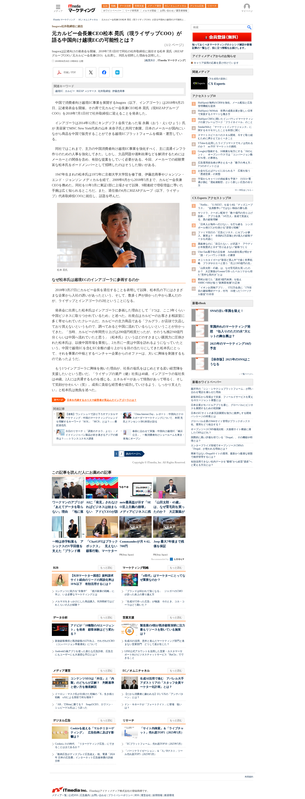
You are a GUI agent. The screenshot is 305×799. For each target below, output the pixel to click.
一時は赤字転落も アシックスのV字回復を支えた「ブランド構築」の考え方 (67, 546)
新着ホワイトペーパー (206, 382)
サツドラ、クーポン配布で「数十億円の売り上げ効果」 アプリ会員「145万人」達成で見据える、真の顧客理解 (225, 216)
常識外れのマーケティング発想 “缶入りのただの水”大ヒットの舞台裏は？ (230, 331)
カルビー (70, 91)
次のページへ (133, 453)
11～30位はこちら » (244, 190)
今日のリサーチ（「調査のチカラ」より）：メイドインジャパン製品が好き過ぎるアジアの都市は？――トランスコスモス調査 (87, 435)
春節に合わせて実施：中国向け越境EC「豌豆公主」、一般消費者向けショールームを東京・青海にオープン (154, 435)
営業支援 (128, 617)
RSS (137, 795)
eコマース (90, 91)
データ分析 (60, 617)
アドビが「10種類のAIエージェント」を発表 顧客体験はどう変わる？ (92, 629)
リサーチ (128, 720)
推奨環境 (169, 795)
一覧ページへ (247, 374)
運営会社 (146, 795)
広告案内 (85, 795)
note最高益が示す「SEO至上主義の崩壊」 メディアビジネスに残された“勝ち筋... (135, 507)
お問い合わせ (99, 795)
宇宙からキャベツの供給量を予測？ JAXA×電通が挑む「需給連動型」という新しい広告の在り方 (225, 182)
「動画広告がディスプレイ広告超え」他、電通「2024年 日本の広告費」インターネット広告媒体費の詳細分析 (85, 757)
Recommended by (160, 559)
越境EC (59, 91)
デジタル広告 (62, 720)
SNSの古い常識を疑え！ (227, 310)
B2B (55, 567)
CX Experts (216, 83)
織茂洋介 (150, 60)
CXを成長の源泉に (217, 78)
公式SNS (73, 795)
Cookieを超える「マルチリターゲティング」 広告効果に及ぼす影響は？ (92, 732)
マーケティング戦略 (136, 567)
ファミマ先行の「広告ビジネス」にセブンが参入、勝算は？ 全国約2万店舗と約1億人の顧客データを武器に (225, 235)
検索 (249, 27)
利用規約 (249, 777)
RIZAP (80, 91)
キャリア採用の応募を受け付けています (216, 62)
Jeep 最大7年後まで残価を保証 (169, 544)
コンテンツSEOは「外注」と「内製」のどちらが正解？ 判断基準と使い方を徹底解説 (92, 682)
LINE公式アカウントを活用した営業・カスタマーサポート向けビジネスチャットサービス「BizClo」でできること (154, 654)
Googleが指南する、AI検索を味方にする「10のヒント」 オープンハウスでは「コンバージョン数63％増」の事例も (225, 154)
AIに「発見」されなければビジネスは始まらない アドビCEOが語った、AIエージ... (102, 507)
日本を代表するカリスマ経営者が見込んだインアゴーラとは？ (102, 400)
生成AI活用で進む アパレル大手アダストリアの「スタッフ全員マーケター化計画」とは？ (162, 682)
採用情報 (157, 795)
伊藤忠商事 (118, 91)
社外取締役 (104, 91)
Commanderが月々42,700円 (135, 544)
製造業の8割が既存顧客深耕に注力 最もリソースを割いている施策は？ (164, 629)
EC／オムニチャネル (136, 670)
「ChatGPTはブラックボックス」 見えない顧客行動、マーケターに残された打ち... (102, 546)
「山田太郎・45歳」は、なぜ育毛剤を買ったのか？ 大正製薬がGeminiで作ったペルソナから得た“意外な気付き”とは (225, 271)
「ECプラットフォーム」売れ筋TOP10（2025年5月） (153, 743)
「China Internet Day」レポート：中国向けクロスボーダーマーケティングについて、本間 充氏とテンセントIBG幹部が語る (153, 418)
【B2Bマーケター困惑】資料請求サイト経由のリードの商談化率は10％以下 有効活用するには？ (92, 580)
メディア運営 (62, 670)
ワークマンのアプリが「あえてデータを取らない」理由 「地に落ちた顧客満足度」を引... (67, 507)
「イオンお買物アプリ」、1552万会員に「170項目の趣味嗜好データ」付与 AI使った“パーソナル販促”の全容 (224, 291)
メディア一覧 (59, 795)
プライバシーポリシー (120, 795)
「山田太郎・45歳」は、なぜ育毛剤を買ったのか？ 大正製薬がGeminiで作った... (169, 507)
